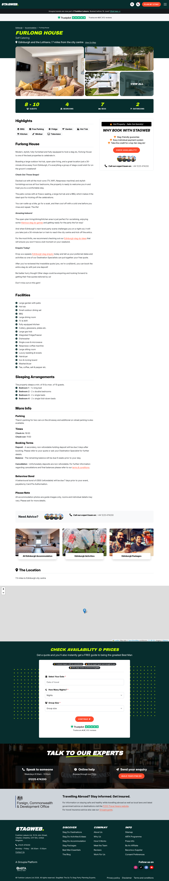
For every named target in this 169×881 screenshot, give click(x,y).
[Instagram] (136, 867)
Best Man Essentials (71, 850)
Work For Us (99, 854)
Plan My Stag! (151, 4)
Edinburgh (19, 28)
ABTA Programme (133, 836)
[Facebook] (146, 867)
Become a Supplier (134, 850)
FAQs (94, 774)
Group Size (54, 703)
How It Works (100, 841)
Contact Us (19, 852)
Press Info (129, 841)
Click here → (115, 11)
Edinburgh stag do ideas (75, 238)
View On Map (90, 42)
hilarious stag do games (32, 222)
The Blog (66, 854)
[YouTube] (152, 867)
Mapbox (165, 640)
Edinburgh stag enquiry (43, 254)
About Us (98, 832)
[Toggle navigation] (165, 4)
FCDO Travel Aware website (116, 806)
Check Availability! (126, 150)
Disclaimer (127, 878)
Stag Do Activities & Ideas (74, 836)
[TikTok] (141, 867)
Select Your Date (57, 676)
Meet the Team (100, 845)
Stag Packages (69, 845)
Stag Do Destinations (72, 832)
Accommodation (30, 28)
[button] (138, 4)
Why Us (97, 836)
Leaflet (116, 640)
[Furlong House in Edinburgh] (49, 71)
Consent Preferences (135, 854)
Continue (83, 719)
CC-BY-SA (151, 640)
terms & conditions (80, 467)
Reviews (97, 850)
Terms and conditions (144, 878)
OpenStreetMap (133, 640)
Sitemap (129, 832)
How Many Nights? (58, 689)
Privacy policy (113, 878)
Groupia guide (105, 809)
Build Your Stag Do (131, 776)
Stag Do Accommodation (74, 841)
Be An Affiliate (131, 845)
